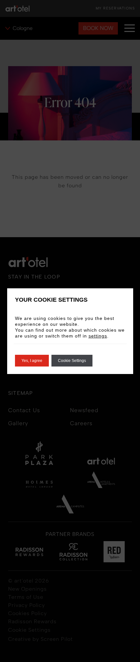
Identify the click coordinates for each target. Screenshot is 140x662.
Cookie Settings (72, 360)
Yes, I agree (31, 360)
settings (98, 335)
